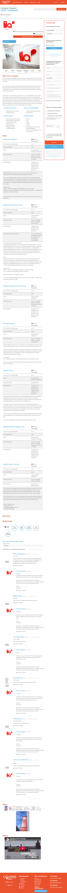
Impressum (37, 884)
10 (39, 549)
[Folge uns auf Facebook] (6, 885)
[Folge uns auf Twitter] (8, 885)
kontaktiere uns (59, 156)
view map (40, 31)
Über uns (26, 2)
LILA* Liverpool (50, 45)
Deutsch (62, 2)
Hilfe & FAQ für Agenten (56, 887)
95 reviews (40, 34)
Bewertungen (26, 71)
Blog (39, 2)
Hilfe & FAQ (33, 2)
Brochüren (19, 71)
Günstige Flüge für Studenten (53, 110)
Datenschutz (37, 883)
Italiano (22, 886)
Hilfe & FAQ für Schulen (56, 882)
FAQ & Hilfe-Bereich (53, 155)
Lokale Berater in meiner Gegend (54, 115)
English (22, 880)
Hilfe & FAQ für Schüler (55, 878)
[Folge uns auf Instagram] (11, 885)
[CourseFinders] (6, 2)
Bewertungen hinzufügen (28, 36)
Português (23, 881)
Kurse (12, 70)
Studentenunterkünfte (52, 113)
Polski (22, 888)
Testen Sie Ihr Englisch (17, 2)
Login (56, 2)
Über (6, 70)
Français (22, 884)
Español (22, 883)
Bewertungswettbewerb (40, 891)
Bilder (32, 70)
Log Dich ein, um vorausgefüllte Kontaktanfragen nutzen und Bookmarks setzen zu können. (54, 55)
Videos (39, 70)
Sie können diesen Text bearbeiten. (53, 100)
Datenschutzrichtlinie (48, 156)
